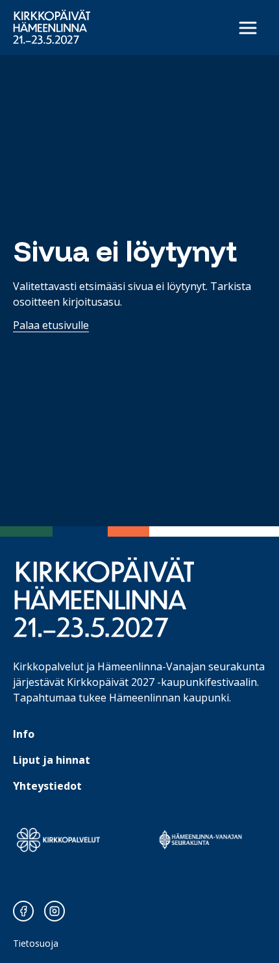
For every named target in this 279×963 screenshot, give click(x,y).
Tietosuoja (35, 943)
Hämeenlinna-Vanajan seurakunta (181, 666)
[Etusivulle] (51, 27)
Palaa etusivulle (51, 325)
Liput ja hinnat (51, 760)
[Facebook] (23, 911)
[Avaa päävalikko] (248, 28)
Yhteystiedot (47, 786)
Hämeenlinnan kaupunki (169, 697)
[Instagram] (54, 911)
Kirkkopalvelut (48, 666)
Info (23, 734)
